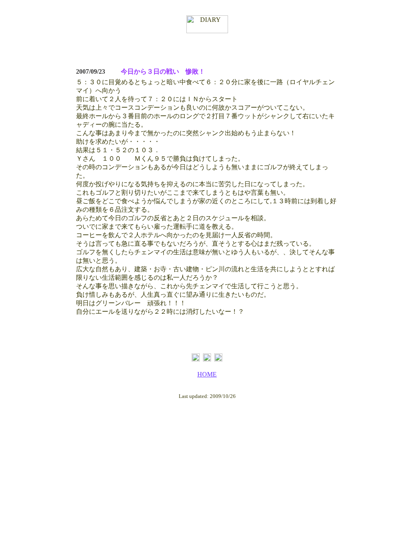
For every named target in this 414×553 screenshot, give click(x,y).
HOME (207, 374)
